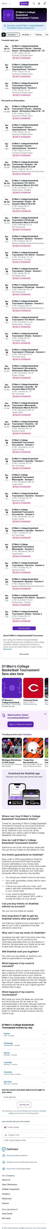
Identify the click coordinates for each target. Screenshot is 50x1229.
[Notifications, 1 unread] (44, 3)
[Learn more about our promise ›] (10, 1149)
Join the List (24, 1105)
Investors (6, 1194)
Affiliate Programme (10, 1189)
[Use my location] (4, 35)
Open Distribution (9, 1184)
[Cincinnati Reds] (33, 691)
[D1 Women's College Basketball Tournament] (12, 692)
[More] (44, 10)
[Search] (33, 3)
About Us (6, 1180)
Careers (5, 1203)
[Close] (45, 714)
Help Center (7, 1213)
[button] (9, 3)
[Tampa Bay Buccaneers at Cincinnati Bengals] (33, 752)
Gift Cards (6, 1218)
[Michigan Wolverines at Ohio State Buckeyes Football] (12, 752)
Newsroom (7, 1198)
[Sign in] (39, 3)
